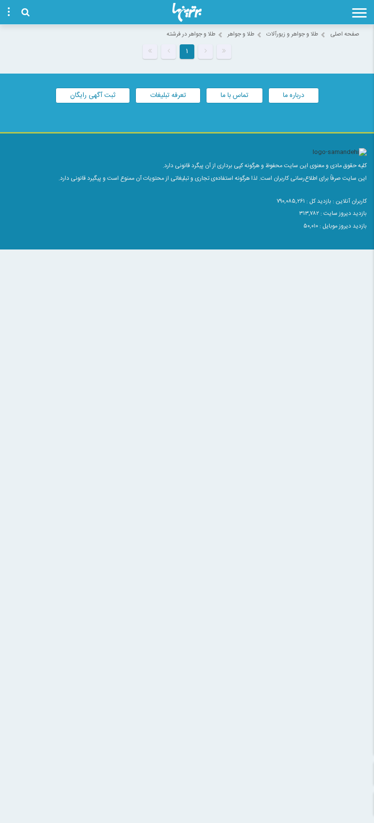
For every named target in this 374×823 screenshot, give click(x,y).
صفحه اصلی (344, 34)
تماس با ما (234, 95)
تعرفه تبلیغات (168, 95)
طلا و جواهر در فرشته (191, 34)
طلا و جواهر (240, 34)
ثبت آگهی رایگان (92, 95)
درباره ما (293, 95)
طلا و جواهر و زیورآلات (292, 34)
